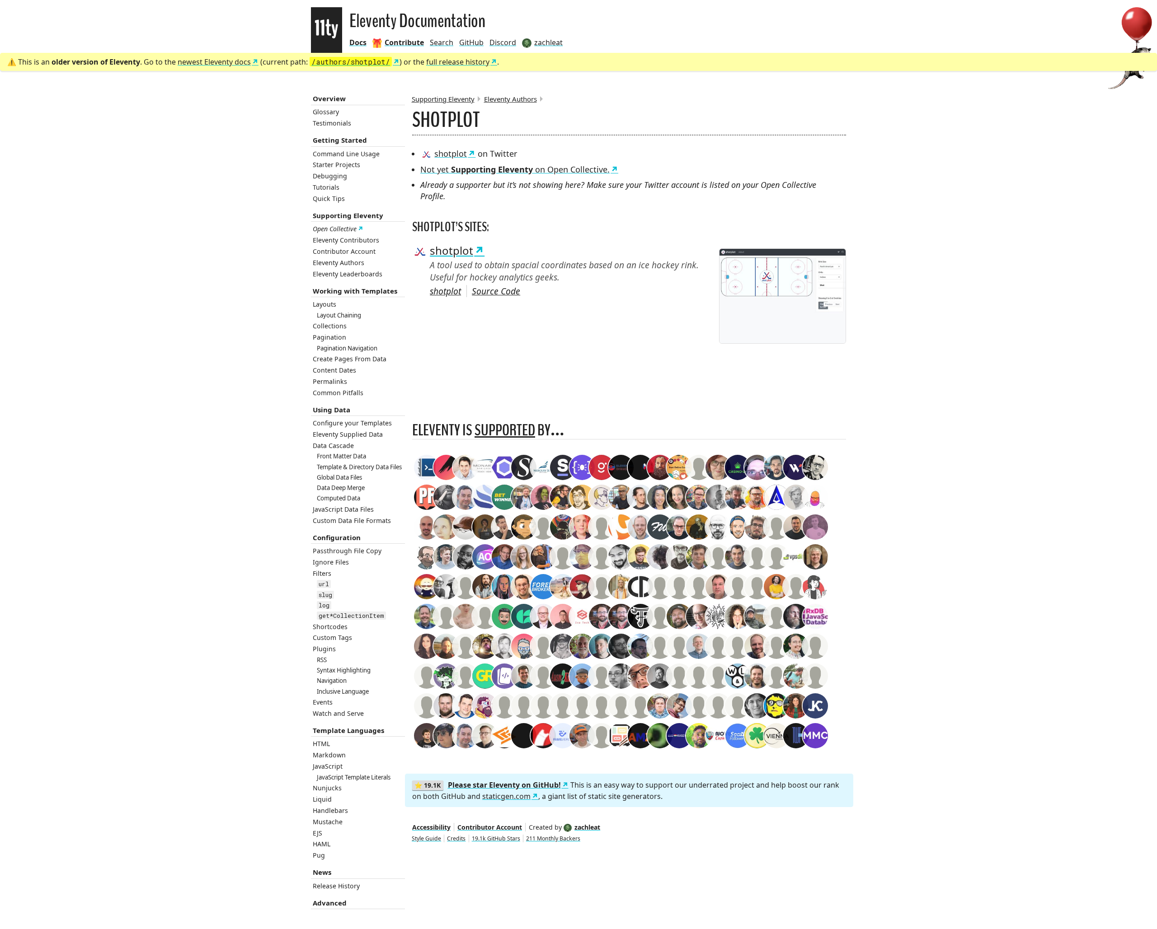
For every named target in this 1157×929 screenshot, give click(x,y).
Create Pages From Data (349, 359)
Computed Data (338, 498)
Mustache (328, 821)
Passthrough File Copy (347, 550)
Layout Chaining (339, 315)
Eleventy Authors (338, 262)
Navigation (332, 681)
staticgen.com (506, 796)
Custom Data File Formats (352, 520)
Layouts (324, 304)
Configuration (337, 537)
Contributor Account (344, 251)
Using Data (331, 409)
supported (505, 430)
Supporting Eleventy (348, 215)
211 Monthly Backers (553, 838)
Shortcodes (330, 626)
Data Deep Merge (341, 488)
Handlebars (330, 810)
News (322, 872)
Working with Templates (355, 290)
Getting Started (340, 140)
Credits (456, 838)
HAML (321, 844)
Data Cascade (333, 445)
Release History (336, 886)
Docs (358, 42)
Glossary (326, 111)
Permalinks (330, 381)
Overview (329, 98)
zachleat (587, 827)
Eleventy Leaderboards (347, 274)
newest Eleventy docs (214, 62)
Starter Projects (336, 164)
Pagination (329, 337)
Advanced (330, 902)
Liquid (322, 799)
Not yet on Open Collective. (515, 169)
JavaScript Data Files (343, 509)
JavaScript (328, 766)
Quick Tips (329, 198)
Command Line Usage (346, 153)
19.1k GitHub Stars (496, 838)
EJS (317, 833)
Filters (322, 573)
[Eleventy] (326, 30)
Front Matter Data (341, 456)
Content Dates (334, 370)
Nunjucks (327, 788)
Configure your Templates (352, 423)
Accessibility (431, 827)
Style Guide (426, 838)
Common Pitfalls (338, 392)
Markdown (329, 755)
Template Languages (348, 730)
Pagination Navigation (347, 348)
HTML (321, 743)
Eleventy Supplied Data (348, 434)
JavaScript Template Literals (353, 777)
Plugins (324, 648)
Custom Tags (332, 637)
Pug (319, 855)
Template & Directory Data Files (359, 467)
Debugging (330, 176)
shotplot (450, 153)
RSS (322, 660)
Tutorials (326, 187)
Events (323, 702)
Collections (330, 326)
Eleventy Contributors (346, 240)
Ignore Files (331, 562)
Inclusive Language (343, 691)
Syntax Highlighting (344, 670)
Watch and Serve (338, 713)
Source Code (496, 291)
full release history (457, 62)
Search (441, 42)
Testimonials (332, 123)
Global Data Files (339, 477)
